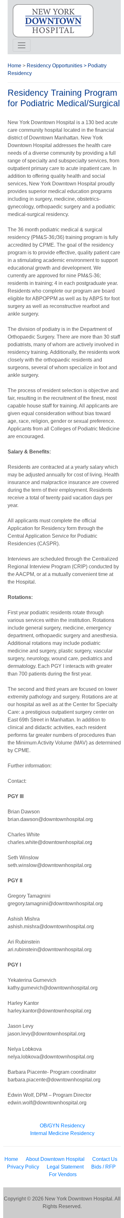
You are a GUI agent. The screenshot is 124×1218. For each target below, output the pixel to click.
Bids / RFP (103, 1166)
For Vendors (63, 1174)
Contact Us (104, 1159)
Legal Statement (65, 1166)
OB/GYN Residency (62, 1125)
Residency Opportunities (54, 65)
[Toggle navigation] (22, 45)
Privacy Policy (23, 1166)
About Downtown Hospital (55, 1159)
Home (14, 65)
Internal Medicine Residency (62, 1133)
